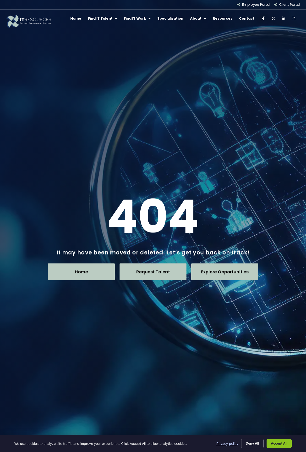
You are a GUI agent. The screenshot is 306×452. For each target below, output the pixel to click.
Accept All (279, 443)
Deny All (252, 443)
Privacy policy (227, 443)
